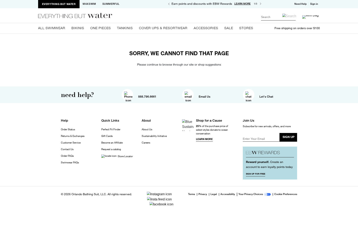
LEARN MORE (242, 3)
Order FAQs (67, 155)
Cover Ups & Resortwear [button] (163, 28)
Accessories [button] (206, 28)
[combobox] (278, 16)
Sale (228, 28)
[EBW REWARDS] (270, 153)
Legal (213, 194)
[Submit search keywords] (289, 16)
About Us (147, 129)
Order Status (68, 129)
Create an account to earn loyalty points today (269, 164)
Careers (146, 142)
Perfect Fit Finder (110, 129)
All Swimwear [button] (51, 28)
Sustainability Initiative (154, 136)
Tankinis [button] (125, 28)
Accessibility (227, 194)
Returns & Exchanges (73, 136)
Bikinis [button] (77, 28)
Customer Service (71, 142)
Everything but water (59, 4)
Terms (191, 194)
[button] (314, 4)
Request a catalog (111, 149)
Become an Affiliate (112, 142)
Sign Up (288, 137)
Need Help (300, 3)
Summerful (111, 3)
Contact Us (67, 149)
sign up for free (255, 173)
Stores (246, 28)
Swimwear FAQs (70, 162)
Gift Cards (107, 136)
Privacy (202, 194)
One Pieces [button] (100, 28)
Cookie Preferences (285, 194)
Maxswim (89, 3)
